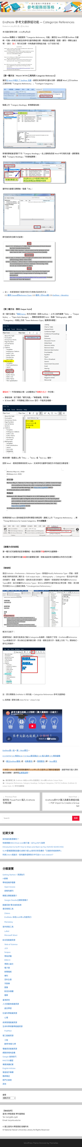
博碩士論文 (8, 964)
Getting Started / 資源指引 (14, 875)
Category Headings (30, 783)
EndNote (64, 783)
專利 (6, 976)
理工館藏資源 (8, 1036)
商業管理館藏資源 (10, 1022)
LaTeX (6, 931)
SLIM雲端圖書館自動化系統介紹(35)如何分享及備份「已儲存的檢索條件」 (32, 851)
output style (7, 786)
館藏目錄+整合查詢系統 (12, 905)
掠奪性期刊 (8, 891)
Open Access (9, 887)
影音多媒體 (8, 991)
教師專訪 (6, 1076)
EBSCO (7, 960)
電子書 (7, 968)
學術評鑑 (8, 956)
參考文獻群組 (19, 786)
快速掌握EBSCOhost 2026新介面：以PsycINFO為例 (24, 843)
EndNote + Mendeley (61, 295)
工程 (6, 1040)
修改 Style (21, 314)
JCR (6, 948)
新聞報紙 (8, 972)
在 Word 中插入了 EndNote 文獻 (18, 80)
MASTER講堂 (8, 1060)
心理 (6, 1018)
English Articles (9, 1068)
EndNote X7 (72, 783)
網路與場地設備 (9, 1053)
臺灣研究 (6, 1000)
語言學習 (8, 1008)
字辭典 (7, 983)
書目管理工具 (10, 780)
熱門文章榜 (7, 1080)
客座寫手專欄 (8, 1072)
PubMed (8, 1031)
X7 (13, 786)
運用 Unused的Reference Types (19, 295)
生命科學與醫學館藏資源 (13, 1026)
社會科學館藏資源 (10, 1013)
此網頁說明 (23, 773)
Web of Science (11, 944)
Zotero (7, 913)
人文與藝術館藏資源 (11, 1004)
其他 (4, 1084)
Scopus (7, 952)
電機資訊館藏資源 (10, 1049)
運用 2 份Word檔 (42, 295)
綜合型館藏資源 (9, 940)
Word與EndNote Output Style (52, 780)
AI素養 (5, 878)
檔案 (6, 995)
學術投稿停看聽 (9, 882)
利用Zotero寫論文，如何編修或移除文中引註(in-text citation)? (28, 855)
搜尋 (76, 818)
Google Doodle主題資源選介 (16, 900)
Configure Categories (46, 783)
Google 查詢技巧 (9, 1057)
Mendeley (8, 922)
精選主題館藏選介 (10, 896)
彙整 (4, 1095)
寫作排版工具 (8, 927)
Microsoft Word (10, 935)
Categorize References (14, 783)
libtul (27, 26)
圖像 (6, 987)
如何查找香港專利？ (11, 839)
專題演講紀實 (8, 1064)
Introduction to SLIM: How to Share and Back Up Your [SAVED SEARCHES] (33, 847)
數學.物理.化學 (10, 1044)
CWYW (57, 783)
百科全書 (8, 979)
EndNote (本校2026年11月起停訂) (28, 780)
